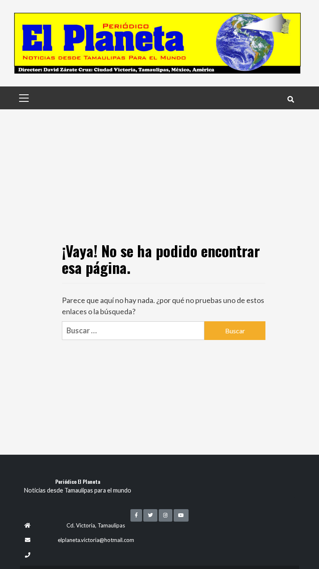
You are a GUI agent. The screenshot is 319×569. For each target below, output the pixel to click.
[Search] (290, 99)
